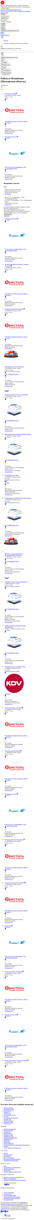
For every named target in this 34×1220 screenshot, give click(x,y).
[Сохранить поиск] (2, 53)
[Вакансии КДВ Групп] (18, 683)
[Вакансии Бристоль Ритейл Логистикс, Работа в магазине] (18, 111)
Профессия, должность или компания (11, 48)
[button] (2, 32)
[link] (3, 29)
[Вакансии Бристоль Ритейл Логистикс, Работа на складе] (18, 326)
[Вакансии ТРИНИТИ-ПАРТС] (18, 390)
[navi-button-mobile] (2, 37)
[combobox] (8, 50)
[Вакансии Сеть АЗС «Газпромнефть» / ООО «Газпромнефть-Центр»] (18, 154)
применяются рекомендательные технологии (14, 1203)
